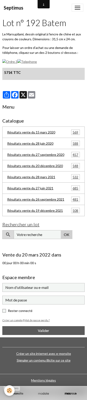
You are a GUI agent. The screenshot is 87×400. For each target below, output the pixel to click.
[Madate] (43, 393)
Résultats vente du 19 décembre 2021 (42, 211)
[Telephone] (27, 61)
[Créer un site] (16, 393)
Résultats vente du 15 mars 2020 (42, 132)
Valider (43, 330)
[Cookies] (9, 390)
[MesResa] (70, 393)
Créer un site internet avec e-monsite (43, 354)
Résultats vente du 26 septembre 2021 (42, 199)
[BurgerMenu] (77, 8)
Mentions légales (43, 380)
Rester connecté (20, 311)
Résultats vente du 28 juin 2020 (42, 143)
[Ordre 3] (9, 61)
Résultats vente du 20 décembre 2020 (42, 166)
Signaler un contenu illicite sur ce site (44, 360)
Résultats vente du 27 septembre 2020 (42, 155)
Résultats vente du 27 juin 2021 (42, 188)
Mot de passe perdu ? (37, 320)
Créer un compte (12, 320)
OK (66, 234)
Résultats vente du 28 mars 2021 (42, 177)
